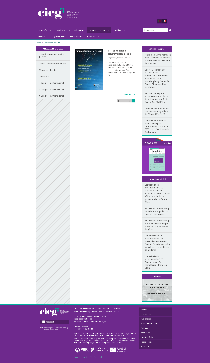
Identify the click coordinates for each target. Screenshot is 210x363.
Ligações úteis (59, 36)
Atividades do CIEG (98, 30)
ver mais (157, 287)
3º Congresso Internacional (51, 95)
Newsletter (42, 36)
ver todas (167, 143)
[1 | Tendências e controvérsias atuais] (89, 69)
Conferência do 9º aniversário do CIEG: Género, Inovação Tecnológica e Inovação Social (156, 262)
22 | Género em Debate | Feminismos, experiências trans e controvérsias (157, 211)
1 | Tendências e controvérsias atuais (119, 52)
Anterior (118, 100)
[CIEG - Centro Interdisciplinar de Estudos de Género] (59, 13)
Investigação (60, 30)
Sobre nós (42, 30)
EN (164, 21)
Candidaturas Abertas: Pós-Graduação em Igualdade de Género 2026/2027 (157, 111)
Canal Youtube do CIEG (83, 357)
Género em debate (47, 70)
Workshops (44, 76)
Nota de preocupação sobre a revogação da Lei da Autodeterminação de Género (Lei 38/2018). (156, 97)
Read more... (129, 94)
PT (159, 21)
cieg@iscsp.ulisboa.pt (83, 319)
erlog (41, 332)
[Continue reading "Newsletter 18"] (157, 160)
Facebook (98, 357)
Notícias (117, 30)
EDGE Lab (91, 36)
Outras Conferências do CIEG (52, 63)
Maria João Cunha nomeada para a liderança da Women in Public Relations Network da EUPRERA (158, 59)
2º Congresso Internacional (51, 89)
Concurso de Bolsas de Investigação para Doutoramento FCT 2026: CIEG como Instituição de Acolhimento (157, 126)
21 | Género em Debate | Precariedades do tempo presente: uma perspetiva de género (157, 225)
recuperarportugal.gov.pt (112, 342)
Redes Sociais (76, 36)
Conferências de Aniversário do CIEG (51, 56)
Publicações (79, 30)
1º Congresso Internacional (51, 83)
